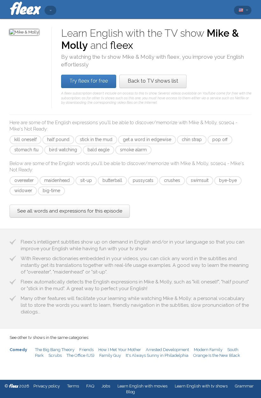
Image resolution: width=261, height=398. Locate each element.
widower (23, 190)
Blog (130, 391)
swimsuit (199, 180)
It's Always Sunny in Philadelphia (157, 355)
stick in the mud (96, 139)
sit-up (86, 180)
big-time (51, 190)
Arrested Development (167, 349)
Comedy (18, 349)
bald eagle (98, 149)
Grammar (244, 386)
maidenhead (57, 180)
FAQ (90, 386)
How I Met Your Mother (119, 349)
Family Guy (110, 355)
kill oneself (25, 139)
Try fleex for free (88, 81)
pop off (220, 139)
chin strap (192, 139)
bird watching (63, 149)
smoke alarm (133, 149)
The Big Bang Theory (54, 349)
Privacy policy (46, 386)
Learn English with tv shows (201, 386)
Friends (86, 349)
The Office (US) (81, 355)
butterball (112, 180)
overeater (24, 180)
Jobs (106, 386)
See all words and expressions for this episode (69, 211)
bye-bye (228, 180)
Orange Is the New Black (216, 355)
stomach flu (26, 149)
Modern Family (208, 349)
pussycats (143, 180)
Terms (73, 386)
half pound (58, 139)
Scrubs (55, 355)
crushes (172, 180)
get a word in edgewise (147, 139)
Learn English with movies (142, 386)
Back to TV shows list (153, 81)
